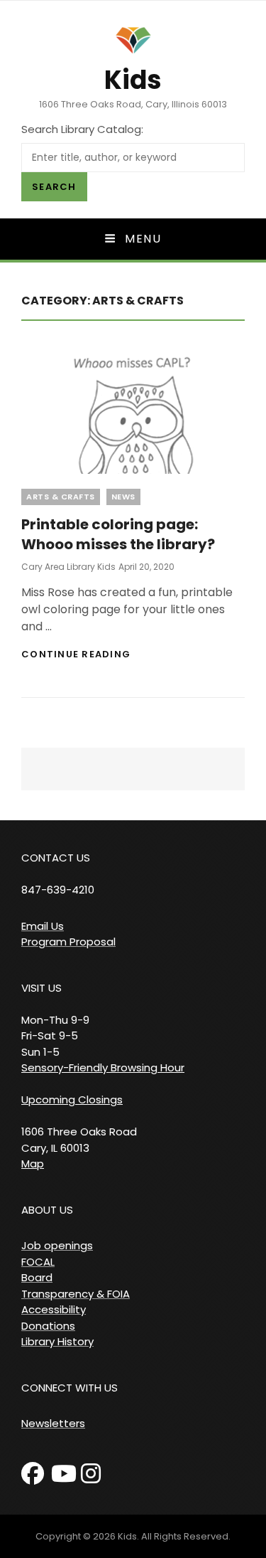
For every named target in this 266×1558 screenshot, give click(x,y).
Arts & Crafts (60, 496)
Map (32, 1163)
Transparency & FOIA (75, 1293)
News (123, 496)
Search (54, 187)
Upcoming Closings (72, 1099)
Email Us (42, 925)
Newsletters (53, 1423)
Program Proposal (68, 941)
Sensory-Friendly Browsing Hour (102, 1067)
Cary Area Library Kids (68, 567)
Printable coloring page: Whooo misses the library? (118, 534)
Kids (133, 80)
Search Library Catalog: (82, 129)
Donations (48, 1325)
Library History (57, 1341)
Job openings (57, 1245)
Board (36, 1277)
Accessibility (53, 1309)
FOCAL (38, 1261)
